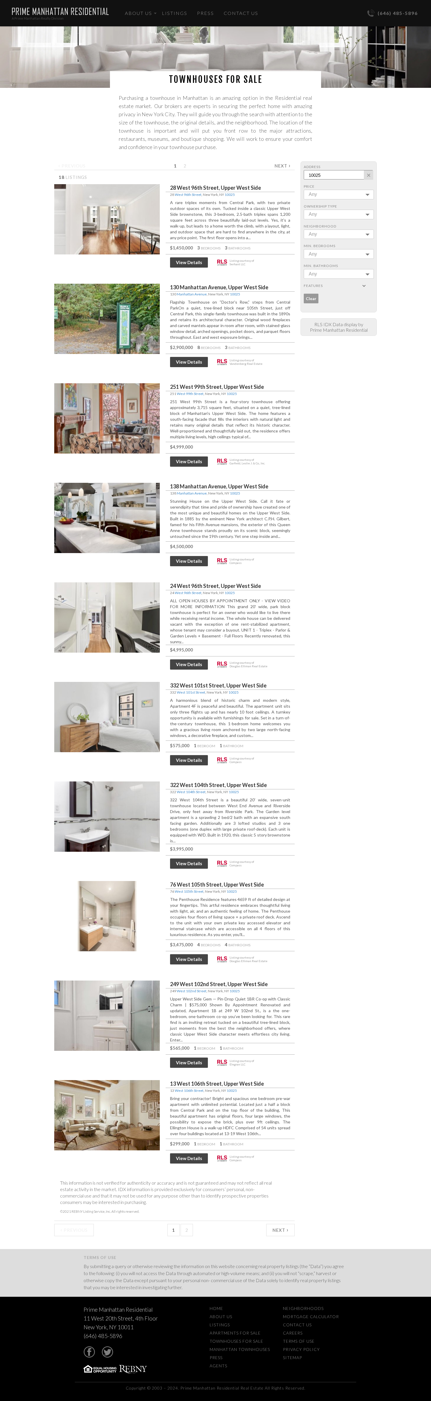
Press (205, 13)
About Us (138, 13)
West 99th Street (190, 393)
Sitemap (292, 1357)
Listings (174, 13)
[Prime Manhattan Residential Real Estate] (60, 11)
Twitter (107, 1352)
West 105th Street (189, 891)
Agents (218, 1365)
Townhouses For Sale (236, 1341)
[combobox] (339, 194)
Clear (311, 298)
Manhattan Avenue (192, 294)
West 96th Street (188, 194)
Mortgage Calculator (311, 1316)
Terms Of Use (299, 1341)
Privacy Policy (301, 1349)
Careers (293, 1332)
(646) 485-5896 (398, 13)
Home (216, 1308)
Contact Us (241, 13)
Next (282, 165)
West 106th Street (189, 1090)
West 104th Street (191, 792)
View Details (189, 262)
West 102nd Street (191, 991)
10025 (230, 194)
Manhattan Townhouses (240, 1349)
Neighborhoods (303, 1308)
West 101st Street (191, 692)
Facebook (89, 1352)
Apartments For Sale (235, 1332)
